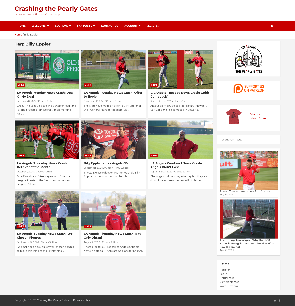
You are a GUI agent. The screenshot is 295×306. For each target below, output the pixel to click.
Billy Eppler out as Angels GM (106, 163)
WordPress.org (229, 286)
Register (152, 25)
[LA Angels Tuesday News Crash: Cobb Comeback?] (180, 69)
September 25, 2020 (161, 171)
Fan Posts (84, 25)
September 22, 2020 (28, 242)
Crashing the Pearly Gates (56, 8)
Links (21, 85)
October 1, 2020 (25, 171)
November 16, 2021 (94, 101)
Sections (61, 25)
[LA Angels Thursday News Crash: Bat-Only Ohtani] (113, 210)
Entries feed (227, 277)
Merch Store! (258, 118)
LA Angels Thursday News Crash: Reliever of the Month (42, 165)
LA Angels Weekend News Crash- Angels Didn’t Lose (176, 165)
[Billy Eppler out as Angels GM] (113, 139)
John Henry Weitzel (118, 167)
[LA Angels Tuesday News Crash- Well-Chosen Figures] (46, 210)
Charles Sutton (46, 101)
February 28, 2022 (26, 101)
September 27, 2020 (95, 167)
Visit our (255, 114)
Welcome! (39, 25)
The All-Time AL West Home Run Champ (245, 191)
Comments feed (230, 281)
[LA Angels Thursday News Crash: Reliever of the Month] (46, 139)
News (88, 155)
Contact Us (109, 25)
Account (131, 25)
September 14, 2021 (161, 101)
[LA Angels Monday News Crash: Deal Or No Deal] (46, 69)
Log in (223, 273)
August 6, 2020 (92, 242)
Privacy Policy (81, 300)
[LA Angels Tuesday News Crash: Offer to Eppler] (113, 69)
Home (22, 25)
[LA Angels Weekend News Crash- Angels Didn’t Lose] (180, 139)
